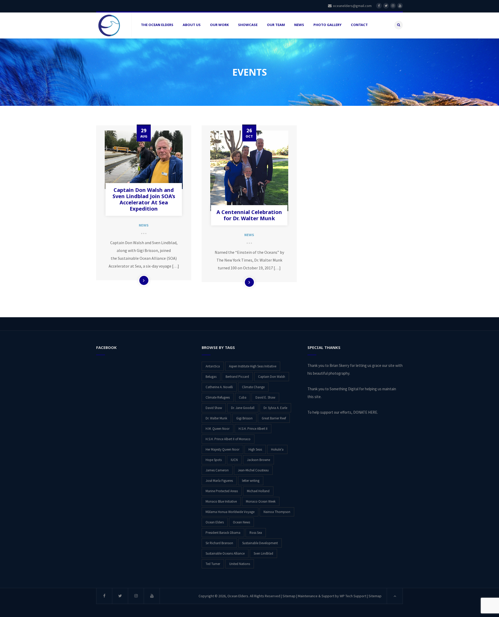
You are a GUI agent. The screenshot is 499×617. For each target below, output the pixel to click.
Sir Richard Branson (219, 543)
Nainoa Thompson (277, 512)
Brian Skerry (339, 365)
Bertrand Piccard (237, 376)
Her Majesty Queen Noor (222, 449)
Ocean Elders (215, 522)
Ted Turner (213, 564)
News (144, 225)
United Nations (239, 564)
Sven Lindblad (263, 553)
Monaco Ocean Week (260, 501)
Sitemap (289, 596)
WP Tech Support (353, 596)
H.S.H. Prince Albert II (253, 428)
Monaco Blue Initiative (221, 501)
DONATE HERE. (365, 412)
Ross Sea (256, 532)
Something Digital (344, 388)
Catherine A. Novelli (219, 387)
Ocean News (241, 522)
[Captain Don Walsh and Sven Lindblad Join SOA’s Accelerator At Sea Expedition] (143, 160)
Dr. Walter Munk (216, 418)
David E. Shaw (265, 397)
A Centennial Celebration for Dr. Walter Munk (249, 215)
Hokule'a (277, 449)
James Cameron (217, 470)
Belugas (211, 376)
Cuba (242, 397)
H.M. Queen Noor (217, 428)
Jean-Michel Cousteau (253, 470)
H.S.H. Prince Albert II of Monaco (228, 439)
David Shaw (214, 408)
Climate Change (253, 387)
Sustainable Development (260, 543)
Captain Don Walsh (271, 376)
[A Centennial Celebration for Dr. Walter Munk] (249, 171)
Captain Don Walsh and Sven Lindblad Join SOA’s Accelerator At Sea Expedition (144, 199)
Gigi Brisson (244, 418)
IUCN (234, 460)
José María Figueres (219, 480)
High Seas (255, 449)
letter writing (250, 480)
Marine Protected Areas (222, 491)
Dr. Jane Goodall (242, 408)
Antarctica (213, 366)
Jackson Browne (258, 460)
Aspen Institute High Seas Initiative (252, 366)
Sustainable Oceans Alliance (225, 553)
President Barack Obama (223, 532)
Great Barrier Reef (274, 418)
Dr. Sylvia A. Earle (275, 408)
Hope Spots (214, 460)
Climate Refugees (218, 397)
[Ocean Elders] (109, 25)
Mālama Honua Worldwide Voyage (230, 512)
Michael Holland (258, 491)
